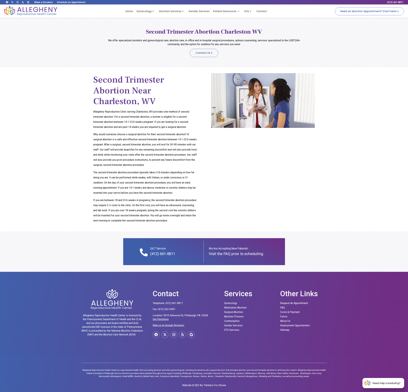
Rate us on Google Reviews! (168, 325)
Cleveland (219, 376)
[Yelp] (23, 2)
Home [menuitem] (129, 11)
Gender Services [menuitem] (199, 11)
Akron (210, 376)
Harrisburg (197, 373)
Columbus (164, 376)
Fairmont (241, 376)
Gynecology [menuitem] (144, 11)
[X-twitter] (12, 2)
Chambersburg (228, 373)
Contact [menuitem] (261, 11)
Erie (314, 373)
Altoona (261, 373)
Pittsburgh (186, 373)
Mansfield (174, 376)
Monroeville (104, 376)
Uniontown (294, 373)
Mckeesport (116, 376)
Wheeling (263, 376)
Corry (319, 373)
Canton (203, 376)
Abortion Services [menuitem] (170, 11)
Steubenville (230, 376)
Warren (196, 376)
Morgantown (252, 376)
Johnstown (271, 373)
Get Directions (161, 319)
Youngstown (186, 376)
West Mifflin (128, 376)
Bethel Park (148, 376)
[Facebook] (7, 2)
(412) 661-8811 (162, 254)
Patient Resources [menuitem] (225, 11)
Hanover (216, 373)
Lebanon (240, 373)
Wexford (138, 376)
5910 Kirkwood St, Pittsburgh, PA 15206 (185, 315)
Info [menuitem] (247, 11)
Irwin (157, 376)
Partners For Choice (215, 385)
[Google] (28, 2)
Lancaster (207, 373)
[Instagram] (17, 2)
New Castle (282, 373)
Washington (305, 373)
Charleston (277, 376)
